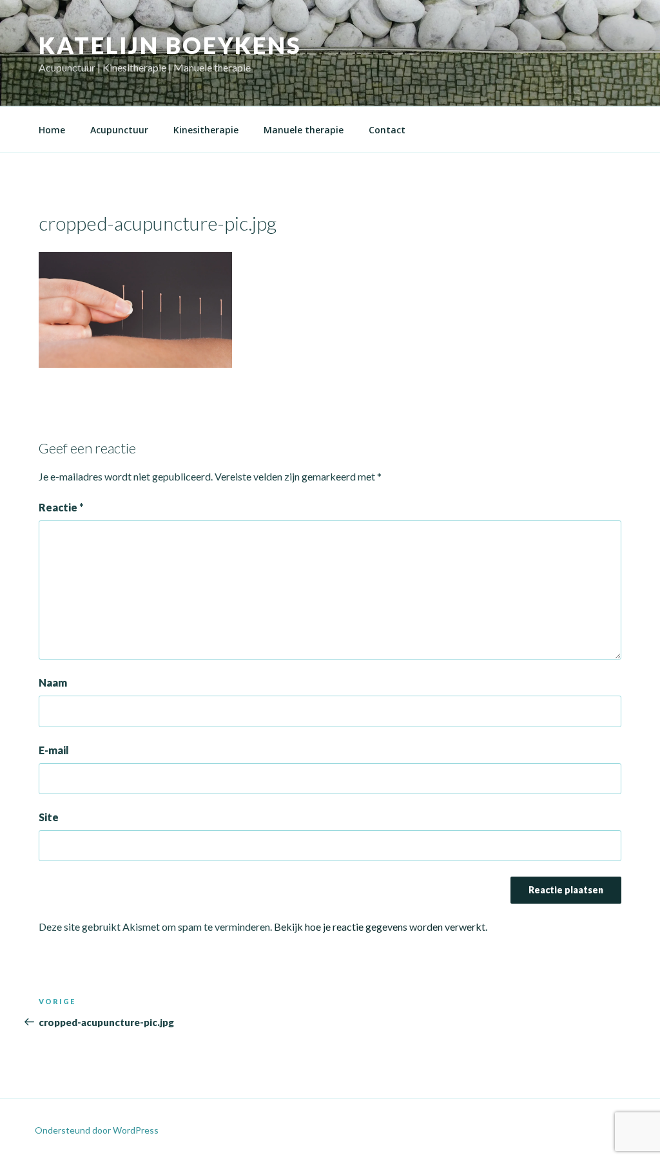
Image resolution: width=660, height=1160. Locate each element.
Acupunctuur (119, 130)
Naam (53, 682)
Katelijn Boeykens (170, 45)
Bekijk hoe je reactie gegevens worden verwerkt (379, 926)
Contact (387, 130)
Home (52, 130)
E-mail (54, 750)
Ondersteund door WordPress (97, 1130)
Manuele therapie (304, 130)
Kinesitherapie (205, 130)
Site (49, 817)
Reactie (61, 507)
